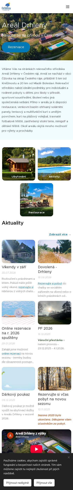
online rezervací (11, 353)
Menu (67, 6)
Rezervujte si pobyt (50, 283)
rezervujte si (25, 287)
